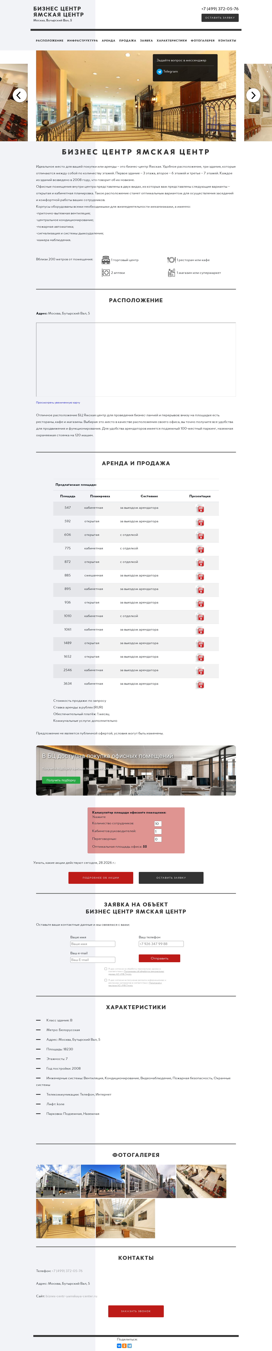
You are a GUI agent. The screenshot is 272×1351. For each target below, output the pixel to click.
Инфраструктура (82, 40)
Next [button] (253, 96)
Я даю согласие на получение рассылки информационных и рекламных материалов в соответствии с (137, 983)
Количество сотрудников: (113, 823)
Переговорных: (104, 839)
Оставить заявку (220, 18)
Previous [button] (19, 96)
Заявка (146, 40)
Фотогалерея (203, 40)
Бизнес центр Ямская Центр (58, 12)
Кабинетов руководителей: (114, 831)
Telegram (170, 71)
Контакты (227, 40)
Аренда (108, 40)
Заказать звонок (136, 1311)
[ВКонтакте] (119, 1346)
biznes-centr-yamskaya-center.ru (71, 1296)
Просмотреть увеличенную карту (58, 402)
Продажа (127, 40)
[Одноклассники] (124, 1346)
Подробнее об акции (101, 878)
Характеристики (172, 40)
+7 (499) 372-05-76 (220, 9)
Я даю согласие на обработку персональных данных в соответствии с (136, 971)
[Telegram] (129, 1346)
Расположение (49, 40)
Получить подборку (61, 780)
